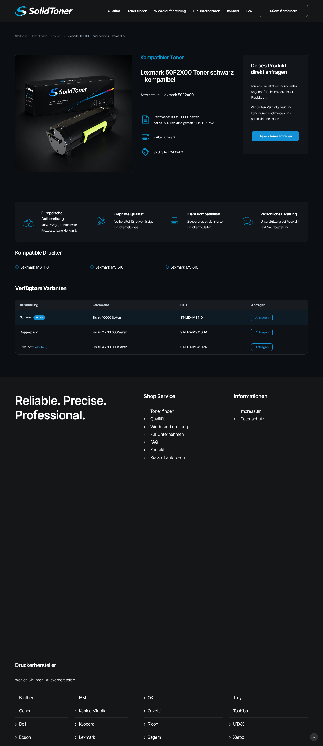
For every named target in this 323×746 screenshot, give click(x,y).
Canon (23, 711)
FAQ (249, 11)
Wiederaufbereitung (170, 11)
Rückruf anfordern (167, 457)
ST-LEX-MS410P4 (193, 347)
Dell (20, 724)
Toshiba (238, 711)
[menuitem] (115, 11)
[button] (28, 225)
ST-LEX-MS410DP (193, 332)
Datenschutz (252, 419)
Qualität (114, 11)
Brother (24, 697)
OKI (149, 697)
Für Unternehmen (206, 11)
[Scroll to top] (314, 736)
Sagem (152, 737)
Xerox (236, 737)
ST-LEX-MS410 (191, 317)
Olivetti (152, 711)
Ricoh (151, 724)
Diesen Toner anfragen (275, 136)
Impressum (250, 411)
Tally (235, 697)
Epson (23, 737)
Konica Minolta (90, 711)
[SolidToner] (44, 11)
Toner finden (137, 11)
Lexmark (56, 36)
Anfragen (262, 317)
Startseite (21, 36)
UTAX (236, 724)
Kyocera (84, 724)
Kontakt (233, 11)
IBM (80, 697)
